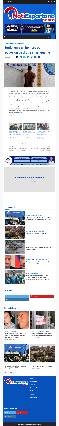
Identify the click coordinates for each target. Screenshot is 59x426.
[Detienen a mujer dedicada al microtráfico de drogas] (29, 126)
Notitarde (19, 112)
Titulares (33, 215)
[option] (29, 218)
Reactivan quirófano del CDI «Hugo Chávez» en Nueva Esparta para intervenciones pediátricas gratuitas (15, 277)
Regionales (28, 273)
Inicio (31, 378)
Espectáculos (34, 388)
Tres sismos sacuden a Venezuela (15, 232)
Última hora (21, 43)
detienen (15, 143)
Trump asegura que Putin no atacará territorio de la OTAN (15, 262)
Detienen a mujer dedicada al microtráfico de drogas (29, 133)
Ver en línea (53, 37)
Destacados (8, 43)
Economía (34, 331)
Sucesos (14, 43)
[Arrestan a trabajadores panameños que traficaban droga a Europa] (43, 126)
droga (19, 143)
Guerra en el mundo (30, 259)
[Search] (48, 37)
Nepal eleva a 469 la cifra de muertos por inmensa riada (15, 247)
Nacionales (28, 231)
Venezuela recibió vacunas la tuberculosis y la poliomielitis (17, 148)
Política (28, 215)
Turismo (32, 394)
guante (23, 143)
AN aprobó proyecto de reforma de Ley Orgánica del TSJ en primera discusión (15, 218)
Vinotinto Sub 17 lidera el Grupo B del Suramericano (40, 148)
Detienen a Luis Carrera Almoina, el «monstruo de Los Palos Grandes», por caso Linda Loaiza (16, 320)
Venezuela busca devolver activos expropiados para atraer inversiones (42, 320)
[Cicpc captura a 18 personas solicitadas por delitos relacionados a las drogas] (15, 126)
